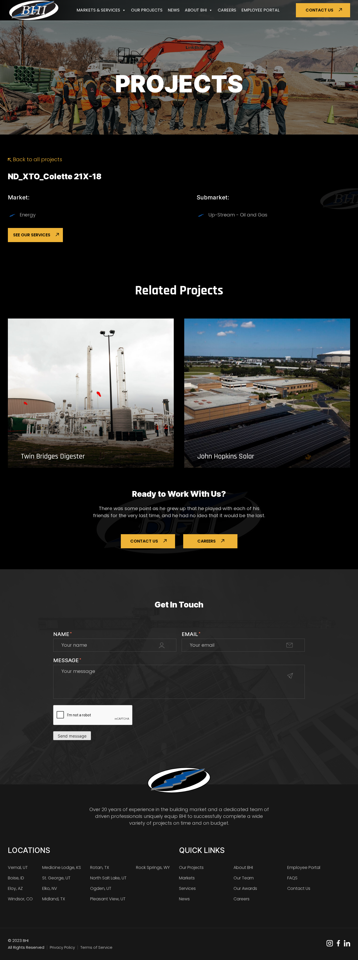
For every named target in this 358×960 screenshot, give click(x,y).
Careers (227, 10)
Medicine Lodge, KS (61, 867)
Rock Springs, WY (153, 867)
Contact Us (319, 10)
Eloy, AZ (15, 888)
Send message (72, 736)
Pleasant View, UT (108, 899)
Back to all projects (37, 159)
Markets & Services (98, 10)
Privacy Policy (62, 947)
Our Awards (245, 888)
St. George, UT (56, 878)
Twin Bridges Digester (53, 456)
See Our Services (31, 235)
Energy (28, 214)
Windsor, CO (20, 899)
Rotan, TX (99, 867)
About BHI (196, 10)
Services (187, 888)
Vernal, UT (18, 867)
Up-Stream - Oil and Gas (237, 214)
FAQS (292, 878)
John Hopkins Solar (225, 456)
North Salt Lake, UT (108, 878)
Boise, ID (16, 878)
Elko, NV (49, 888)
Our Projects (146, 10)
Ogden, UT (100, 888)
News (174, 10)
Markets (187, 878)
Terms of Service (96, 947)
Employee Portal (260, 10)
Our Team (244, 878)
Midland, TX (53, 899)
